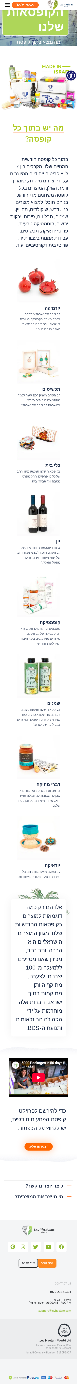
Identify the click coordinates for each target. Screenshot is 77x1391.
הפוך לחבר (47, 1263)
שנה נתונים (28, 1263)
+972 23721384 (60, 1291)
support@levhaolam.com (54, 1310)
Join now (25, 5)
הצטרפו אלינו (38, 1146)
